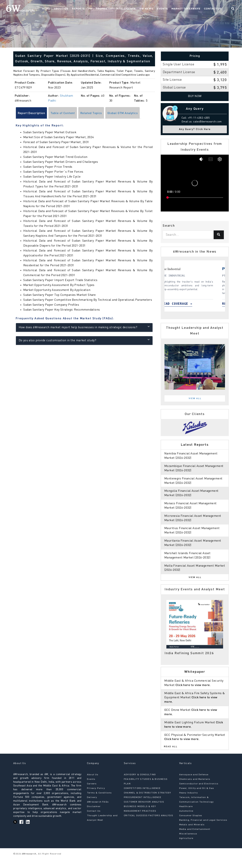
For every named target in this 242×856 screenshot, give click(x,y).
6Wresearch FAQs (98, 802)
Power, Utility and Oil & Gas (196, 788)
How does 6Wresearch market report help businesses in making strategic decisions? (78, 327)
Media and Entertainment (194, 829)
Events (162, 8)
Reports (78, 8)
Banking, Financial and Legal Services (203, 820)
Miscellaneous (188, 834)
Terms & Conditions (99, 793)
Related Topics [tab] (91, 113)
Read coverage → (185, 303)
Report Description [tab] (31, 113)
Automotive (186, 811)
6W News (146, 8)
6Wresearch (28, 854)
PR (90, 8)
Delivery (92, 797)
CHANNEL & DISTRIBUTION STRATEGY (147, 793)
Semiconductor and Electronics (199, 784)
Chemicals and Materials (194, 779)
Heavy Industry (188, 793)
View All (195, 398)
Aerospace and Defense (194, 775)
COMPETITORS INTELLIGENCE (142, 788)
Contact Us (213, 8)
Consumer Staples (190, 815)
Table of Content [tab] (62, 113)
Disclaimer (94, 806)
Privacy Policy (96, 788)
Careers (92, 784)
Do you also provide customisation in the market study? (57, 340)
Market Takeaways (185, 8)
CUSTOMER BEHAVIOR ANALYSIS (144, 802)
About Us (61, 8)
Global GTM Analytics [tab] (122, 113)
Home (46, 8)
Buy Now (195, 96)
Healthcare (186, 806)
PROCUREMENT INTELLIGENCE (142, 797)
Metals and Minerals (192, 825)
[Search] (219, 234)
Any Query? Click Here (195, 129)
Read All (171, 747)
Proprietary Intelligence (116, 8)
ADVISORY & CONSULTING (140, 775)
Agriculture (186, 838)
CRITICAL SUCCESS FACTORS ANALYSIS (148, 815)
